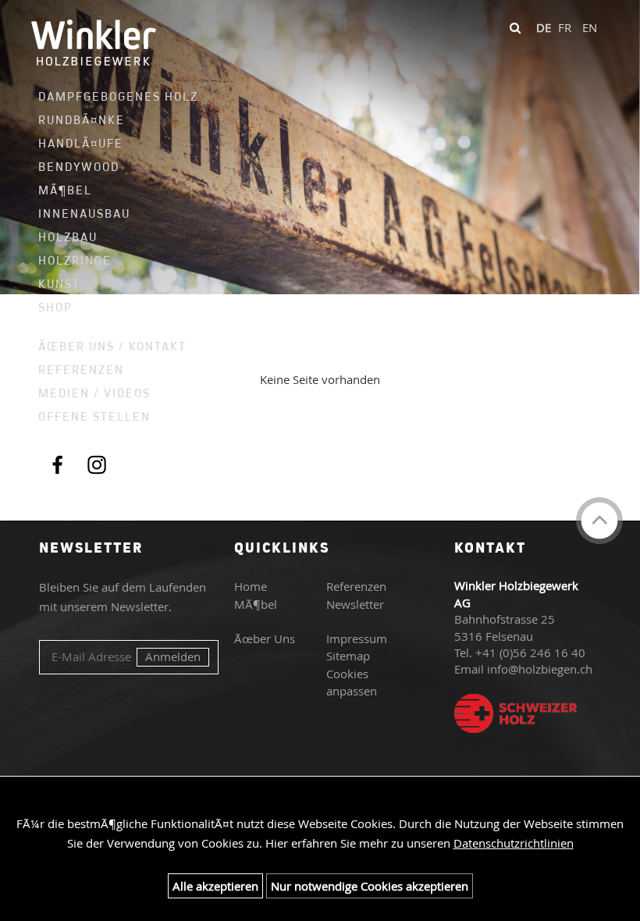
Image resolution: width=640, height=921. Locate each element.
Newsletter (355, 604)
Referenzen (81, 369)
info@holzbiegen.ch (539, 669)
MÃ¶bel (65, 190)
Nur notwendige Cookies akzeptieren (369, 886)
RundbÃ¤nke (81, 119)
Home (250, 586)
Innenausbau (84, 213)
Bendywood (78, 166)
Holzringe (75, 260)
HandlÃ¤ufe (80, 143)
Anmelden (173, 656)
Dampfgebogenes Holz (109, 96)
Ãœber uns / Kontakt (109, 346)
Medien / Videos (94, 393)
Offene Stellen (94, 416)
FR (564, 27)
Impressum (356, 638)
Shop (55, 307)
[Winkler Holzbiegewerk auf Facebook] (57, 463)
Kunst (59, 283)
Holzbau (68, 237)
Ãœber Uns (264, 638)
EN (589, 27)
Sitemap (348, 655)
